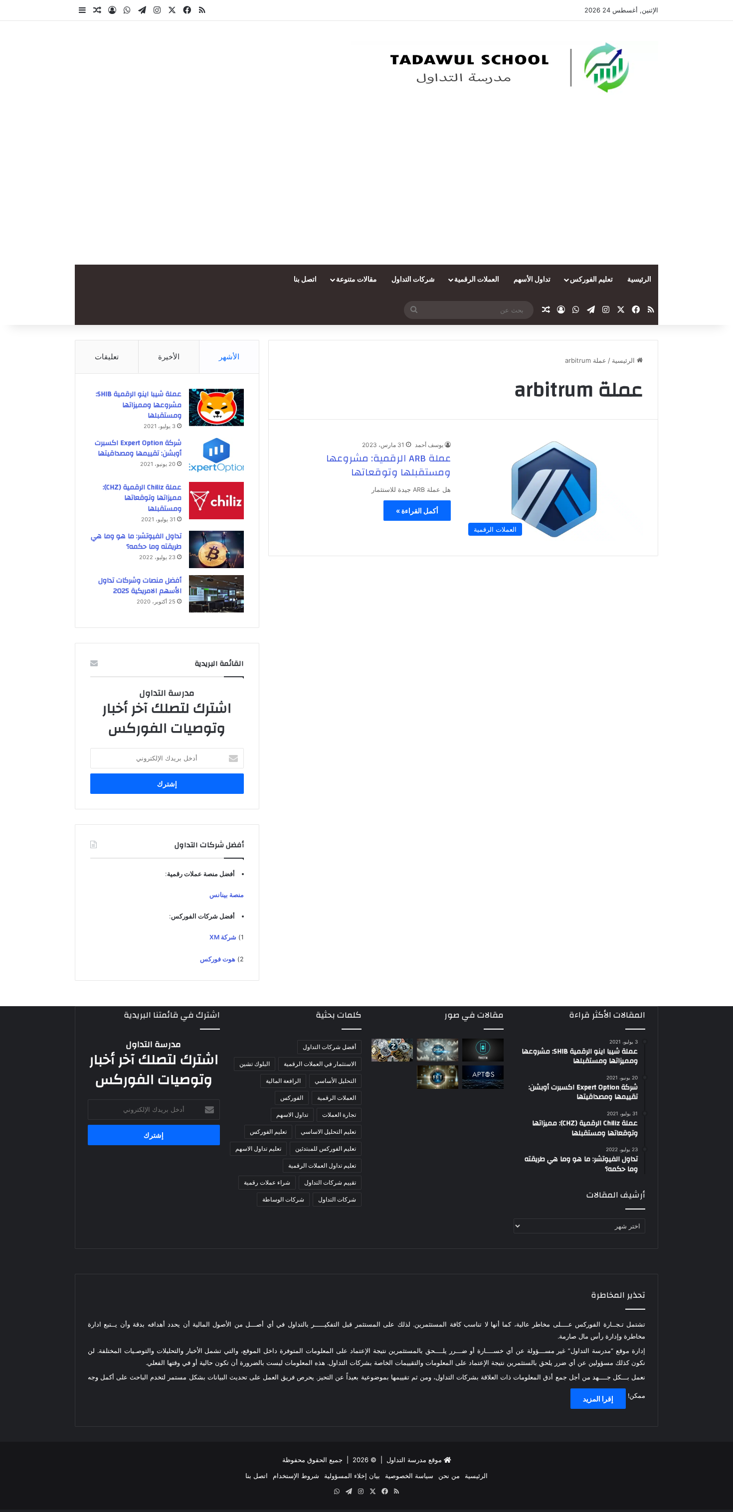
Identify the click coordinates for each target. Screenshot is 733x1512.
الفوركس (291, 1097)
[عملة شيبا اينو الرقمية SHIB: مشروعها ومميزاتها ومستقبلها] (216, 407)
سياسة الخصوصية (409, 1476)
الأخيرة (169, 356)
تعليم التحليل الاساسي (328, 1131)
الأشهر (229, 356)
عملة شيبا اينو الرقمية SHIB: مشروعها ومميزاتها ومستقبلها (139, 405)
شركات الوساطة (283, 1199)
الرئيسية (639, 279)
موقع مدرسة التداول (414, 1460)
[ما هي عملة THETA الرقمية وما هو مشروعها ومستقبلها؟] (483, 1050)
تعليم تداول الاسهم (258, 1148)
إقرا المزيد (598, 1398)
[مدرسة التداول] (502, 68)
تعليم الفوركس (591, 279)
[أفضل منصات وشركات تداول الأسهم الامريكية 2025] (216, 593)
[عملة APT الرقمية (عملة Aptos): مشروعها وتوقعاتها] (483, 1077)
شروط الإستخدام (296, 1476)
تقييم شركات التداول (330, 1182)
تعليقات (107, 356)
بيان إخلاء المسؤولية (352, 1476)
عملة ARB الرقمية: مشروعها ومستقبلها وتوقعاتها (388, 465)
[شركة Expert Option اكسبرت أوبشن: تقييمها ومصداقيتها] (216, 456)
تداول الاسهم (292, 1114)
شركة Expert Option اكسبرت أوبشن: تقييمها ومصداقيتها (138, 448)
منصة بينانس (226, 895)
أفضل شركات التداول (329, 1047)
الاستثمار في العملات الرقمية (320, 1063)
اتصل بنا (305, 279)
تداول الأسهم (532, 279)
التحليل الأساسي (335, 1080)
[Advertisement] (366, 190)
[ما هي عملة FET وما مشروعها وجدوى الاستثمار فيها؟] (437, 1077)
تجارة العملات (339, 1114)
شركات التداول (413, 279)
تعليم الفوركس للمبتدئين (325, 1148)
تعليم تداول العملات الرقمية (322, 1165)
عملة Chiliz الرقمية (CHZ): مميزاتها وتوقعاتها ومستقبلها (142, 498)
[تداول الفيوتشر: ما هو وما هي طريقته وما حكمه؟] (216, 549)
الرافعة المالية (283, 1080)
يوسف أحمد (429, 445)
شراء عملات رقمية (267, 1182)
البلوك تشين (254, 1063)
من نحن (449, 1476)
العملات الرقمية (476, 279)
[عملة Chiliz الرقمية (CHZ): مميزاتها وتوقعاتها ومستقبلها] (216, 500)
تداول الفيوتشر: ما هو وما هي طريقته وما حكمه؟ (136, 542)
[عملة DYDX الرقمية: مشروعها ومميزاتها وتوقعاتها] (437, 1050)
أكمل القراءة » (417, 510)
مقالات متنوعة (356, 279)
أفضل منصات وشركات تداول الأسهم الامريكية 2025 (140, 586)
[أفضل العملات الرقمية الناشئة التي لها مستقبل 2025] (392, 1050)
